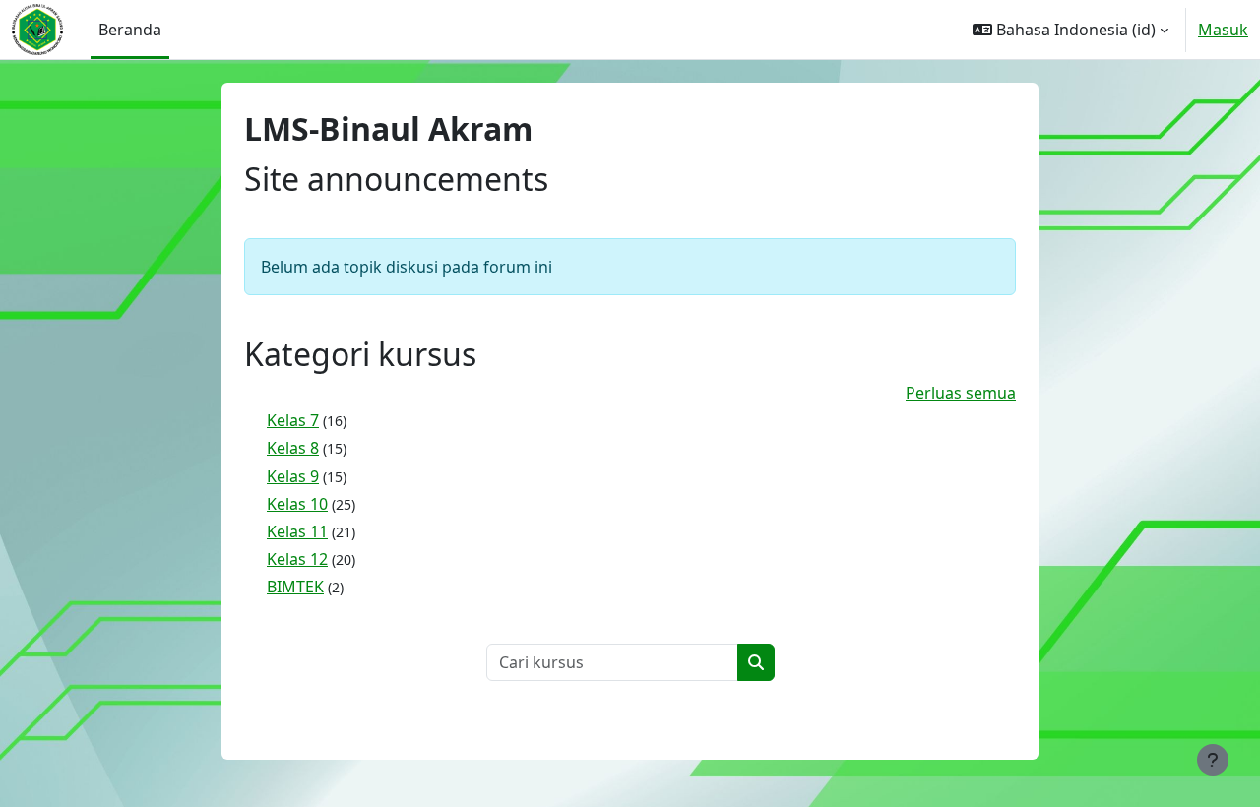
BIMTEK (295, 586)
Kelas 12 (297, 559)
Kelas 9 (293, 476)
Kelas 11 (297, 531)
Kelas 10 (297, 504)
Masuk (1223, 29)
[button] (1070, 29)
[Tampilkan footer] (1212, 760)
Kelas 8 (293, 448)
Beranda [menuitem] (129, 29)
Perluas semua (961, 393)
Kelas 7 (293, 420)
